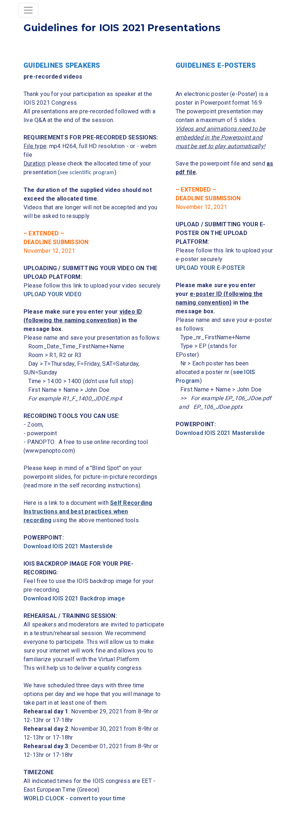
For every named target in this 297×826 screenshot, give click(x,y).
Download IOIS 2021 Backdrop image (74, 598)
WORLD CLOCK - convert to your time (74, 798)
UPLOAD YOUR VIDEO (52, 294)
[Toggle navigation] (28, 10)
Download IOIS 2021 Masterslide (68, 546)
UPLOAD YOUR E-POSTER (210, 267)
